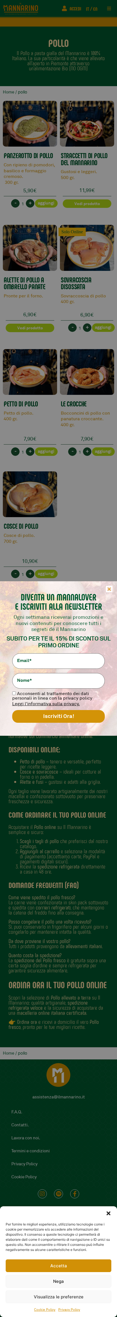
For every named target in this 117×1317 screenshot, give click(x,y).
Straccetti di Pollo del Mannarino (84, 159)
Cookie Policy (44, 1310)
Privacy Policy (69, 1310)
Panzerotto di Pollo (28, 155)
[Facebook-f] (74, 1193)
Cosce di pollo (21, 526)
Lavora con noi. (25, 1138)
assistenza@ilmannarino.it (58, 1097)
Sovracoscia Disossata (76, 283)
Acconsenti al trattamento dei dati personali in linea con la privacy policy (52, 695)
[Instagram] (42, 1193)
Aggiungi (46, 203)
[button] (108, 1213)
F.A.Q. (16, 1112)
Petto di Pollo (21, 403)
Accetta (58, 1265)
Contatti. (20, 1125)
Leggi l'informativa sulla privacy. (46, 704)
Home (8, 92)
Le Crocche (74, 403)
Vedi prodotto (87, 203)
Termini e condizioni (30, 1151)
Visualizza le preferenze (58, 1296)
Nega (58, 1281)
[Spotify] (58, 1193)
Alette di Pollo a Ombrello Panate (24, 283)
